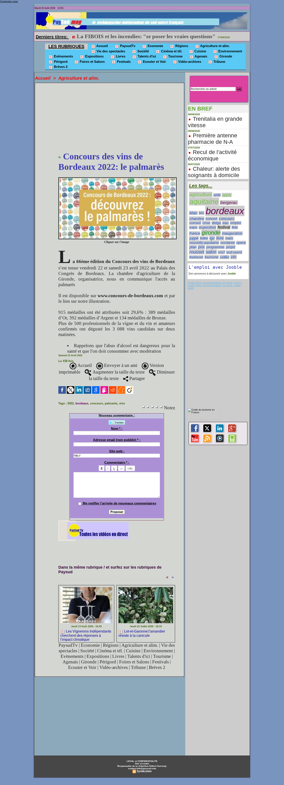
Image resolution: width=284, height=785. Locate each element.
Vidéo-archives (189, 61)
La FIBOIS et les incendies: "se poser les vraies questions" (146, 36)
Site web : (116, 451)
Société (142, 51)
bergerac (228, 202)
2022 (70, 403)
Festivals (123, 61)
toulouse (196, 257)
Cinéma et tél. (171, 51)
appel (226, 195)
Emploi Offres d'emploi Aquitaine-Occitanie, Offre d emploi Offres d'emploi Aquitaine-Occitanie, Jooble (214, 284)
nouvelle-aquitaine (204, 243)
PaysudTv (127, 46)
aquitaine (204, 202)
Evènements (63, 56)
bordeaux (81, 403)
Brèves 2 (60, 67)
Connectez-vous (9, 1)
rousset (196, 251)
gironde (211, 233)
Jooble (231, 273)
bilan (193, 213)
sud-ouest (234, 252)
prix (201, 247)
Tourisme (175, 56)
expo (193, 227)
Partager (136, 378)
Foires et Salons (92, 61)
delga (216, 223)
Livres (120, 56)
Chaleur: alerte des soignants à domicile (214, 172)
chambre (196, 218)
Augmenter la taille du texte (118, 372)
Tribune (219, 61)
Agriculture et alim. (214, 46)
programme (215, 247)
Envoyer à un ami (120, 365)
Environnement (229, 51)
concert (211, 219)
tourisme (211, 257)
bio (201, 213)
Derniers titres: (52, 36)
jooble (190, 288)
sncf (221, 252)
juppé (193, 238)
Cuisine (199, 51)
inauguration (232, 233)
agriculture (200, 194)
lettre (204, 238)
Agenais (200, 56)
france (194, 233)
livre (220, 238)
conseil (195, 223)
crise (206, 223)
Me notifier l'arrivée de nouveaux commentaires (119, 503)
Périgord (60, 61)
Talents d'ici (146, 56)
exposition (207, 227)
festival (224, 227)
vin (233, 257)
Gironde (225, 56)
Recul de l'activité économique (212, 155)
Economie (155, 46)
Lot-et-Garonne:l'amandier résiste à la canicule (141, 633)
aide (217, 195)
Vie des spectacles (110, 51)
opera (241, 243)
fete (235, 227)
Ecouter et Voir (154, 61)
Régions (181, 46)
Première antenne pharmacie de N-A (212, 138)
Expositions (94, 56)
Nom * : (116, 428)
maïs (229, 238)
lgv (212, 238)
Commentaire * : (116, 462)
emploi (235, 223)
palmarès (111, 403)
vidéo (224, 257)
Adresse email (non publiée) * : (116, 440)
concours (96, 403)
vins (122, 403)
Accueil (102, 46)
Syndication (144, 771)
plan (192, 247)
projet (230, 247)
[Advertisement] (116, 118)
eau (226, 223)
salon (211, 251)
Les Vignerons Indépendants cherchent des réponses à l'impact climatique (85, 635)
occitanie (228, 243)
